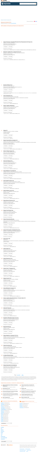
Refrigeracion (3, 436)
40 (22, 375)
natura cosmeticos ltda (25, 397)
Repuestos (2, 431)
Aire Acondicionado (4, 437)
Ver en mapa (10, 46)
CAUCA (2, 418)
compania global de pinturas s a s (26, 394)
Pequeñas (21, 403)
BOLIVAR (2, 410)
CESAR (2, 414)
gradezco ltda (23, 388)
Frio (1, 428)
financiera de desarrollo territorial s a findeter (10, 391)
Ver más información (13, 23)
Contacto (27, 451)
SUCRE (2, 421)
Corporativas (22, 407)
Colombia (2, 427)
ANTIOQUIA (2, 404)
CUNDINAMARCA (3, 409)
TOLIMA (2, 417)
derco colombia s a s (6, 397)
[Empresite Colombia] (6, 4)
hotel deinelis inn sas (6, 388)
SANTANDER (3, 408)
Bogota (2, 432)
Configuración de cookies (22, 451)
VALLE (2, 405)
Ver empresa (5, 46)
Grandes (21, 406)
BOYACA (2, 413)
